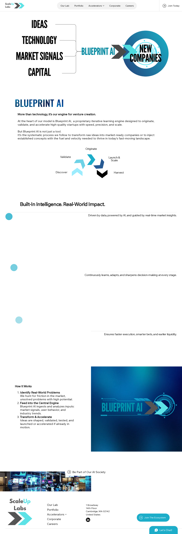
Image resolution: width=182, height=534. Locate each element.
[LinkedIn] (88, 520)
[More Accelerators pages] (103, 5)
